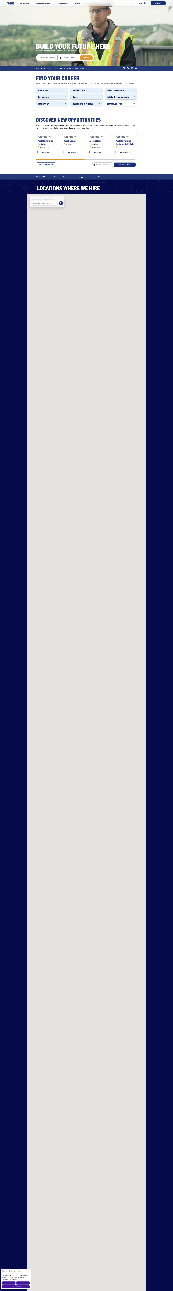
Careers (77, 3)
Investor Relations (62, 3)
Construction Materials (43, 3)
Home (37, 9)
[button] (86, 33)
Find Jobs (86, 58)
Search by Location (123, 165)
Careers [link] (44, 9)
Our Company (24, 3)
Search (141, 3)
